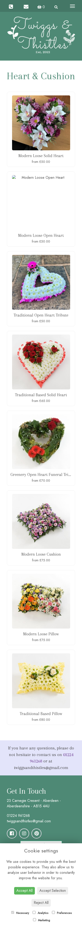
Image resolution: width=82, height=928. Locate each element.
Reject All (41, 902)
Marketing (43, 920)
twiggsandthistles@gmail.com (29, 821)
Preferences (64, 913)
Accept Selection (52, 890)
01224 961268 (18, 815)
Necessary (22, 913)
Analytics (43, 913)
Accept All (24, 890)
